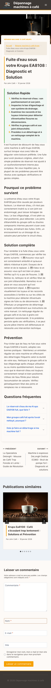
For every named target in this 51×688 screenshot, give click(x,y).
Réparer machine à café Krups (18, 39)
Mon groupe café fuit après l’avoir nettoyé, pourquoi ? (23, 419)
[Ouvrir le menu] (45, 5)
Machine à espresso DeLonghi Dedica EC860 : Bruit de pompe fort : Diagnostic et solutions (38, 459)
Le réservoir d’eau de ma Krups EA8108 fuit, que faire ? (22, 408)
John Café (11, 83)
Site (7, 645)
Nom (8, 621)
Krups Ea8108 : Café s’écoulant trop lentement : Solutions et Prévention (24, 530)
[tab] (20, 551)
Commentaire (12, 585)
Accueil (9, 46)
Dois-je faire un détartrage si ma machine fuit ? (23, 430)
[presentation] (25, 507)
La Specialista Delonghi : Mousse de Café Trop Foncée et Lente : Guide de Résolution (13, 458)
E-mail (9, 633)
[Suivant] (44, 521)
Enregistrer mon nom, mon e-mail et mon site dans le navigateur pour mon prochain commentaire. (27, 654)
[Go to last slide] (7, 521)
